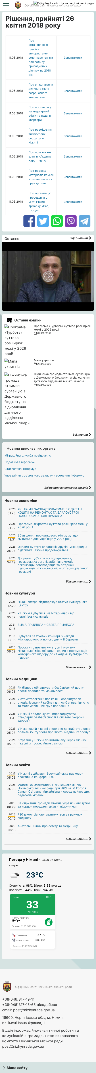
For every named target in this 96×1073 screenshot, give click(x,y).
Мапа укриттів (44, 360)
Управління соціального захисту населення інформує (44, 475)
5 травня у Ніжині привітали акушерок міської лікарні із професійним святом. (52, 741)
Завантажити (73, 57)
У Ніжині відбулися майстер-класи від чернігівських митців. (46, 614)
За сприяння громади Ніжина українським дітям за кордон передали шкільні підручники (54, 804)
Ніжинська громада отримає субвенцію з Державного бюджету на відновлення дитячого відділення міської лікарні (62, 377)
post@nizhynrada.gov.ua (34, 1010)
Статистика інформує (20, 469)
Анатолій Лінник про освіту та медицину (48, 826)
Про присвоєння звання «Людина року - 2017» (40, 156)
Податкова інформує (19, 462)
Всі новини (81, 434)
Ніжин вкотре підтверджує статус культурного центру (52, 603)
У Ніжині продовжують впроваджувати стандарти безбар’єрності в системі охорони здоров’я (51, 717)
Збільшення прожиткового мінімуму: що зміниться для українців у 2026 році (48, 537)
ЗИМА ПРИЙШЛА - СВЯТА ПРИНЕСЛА (46, 624)
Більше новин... (77, 581)
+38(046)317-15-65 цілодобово (29, 1004)
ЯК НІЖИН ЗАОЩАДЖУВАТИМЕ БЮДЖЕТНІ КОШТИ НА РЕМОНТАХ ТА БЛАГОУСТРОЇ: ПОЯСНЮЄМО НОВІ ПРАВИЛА (50, 512)
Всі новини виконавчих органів (66, 487)
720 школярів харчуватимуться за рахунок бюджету (50, 816)
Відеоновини (79, 238)
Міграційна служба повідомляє (27, 455)
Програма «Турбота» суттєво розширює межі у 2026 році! (53, 525)
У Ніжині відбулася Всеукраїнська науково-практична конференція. (50, 775)
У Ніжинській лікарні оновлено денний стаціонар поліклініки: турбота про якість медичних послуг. (54, 730)
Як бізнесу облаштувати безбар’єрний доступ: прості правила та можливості (52, 689)
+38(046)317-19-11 (18, 999)
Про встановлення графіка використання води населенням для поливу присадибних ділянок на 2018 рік (41, 57)
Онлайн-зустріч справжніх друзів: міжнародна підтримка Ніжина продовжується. (52, 548)
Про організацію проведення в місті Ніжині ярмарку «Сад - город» (40, 201)
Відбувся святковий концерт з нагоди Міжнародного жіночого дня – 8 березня (48, 637)
